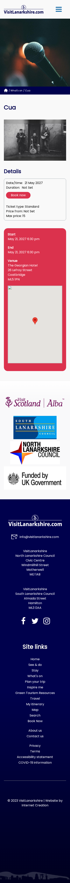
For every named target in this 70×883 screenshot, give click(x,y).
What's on (16, 90)
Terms (35, 751)
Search (35, 715)
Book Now (35, 721)
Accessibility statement (35, 757)
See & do (35, 665)
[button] (58, 9)
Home (35, 659)
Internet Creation (35, 805)
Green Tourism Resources (35, 693)
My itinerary (35, 704)
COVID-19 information (35, 762)
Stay (35, 670)
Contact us (35, 736)
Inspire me (35, 687)
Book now (18, 195)
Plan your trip (35, 681)
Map (35, 710)
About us (35, 730)
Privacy (35, 745)
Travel (35, 698)
